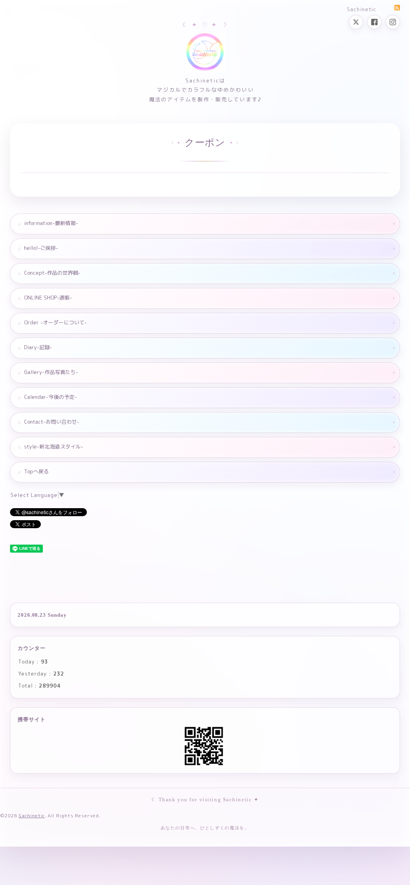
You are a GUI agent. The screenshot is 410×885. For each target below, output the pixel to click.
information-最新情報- (51, 223)
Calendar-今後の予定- (50, 396)
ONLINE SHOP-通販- (48, 297)
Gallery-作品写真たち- (51, 372)
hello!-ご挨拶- (41, 247)
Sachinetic (31, 815)
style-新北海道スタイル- (53, 446)
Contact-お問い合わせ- (51, 421)
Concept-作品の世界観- (52, 272)
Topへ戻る (36, 471)
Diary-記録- (38, 347)
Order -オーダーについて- (55, 322)
